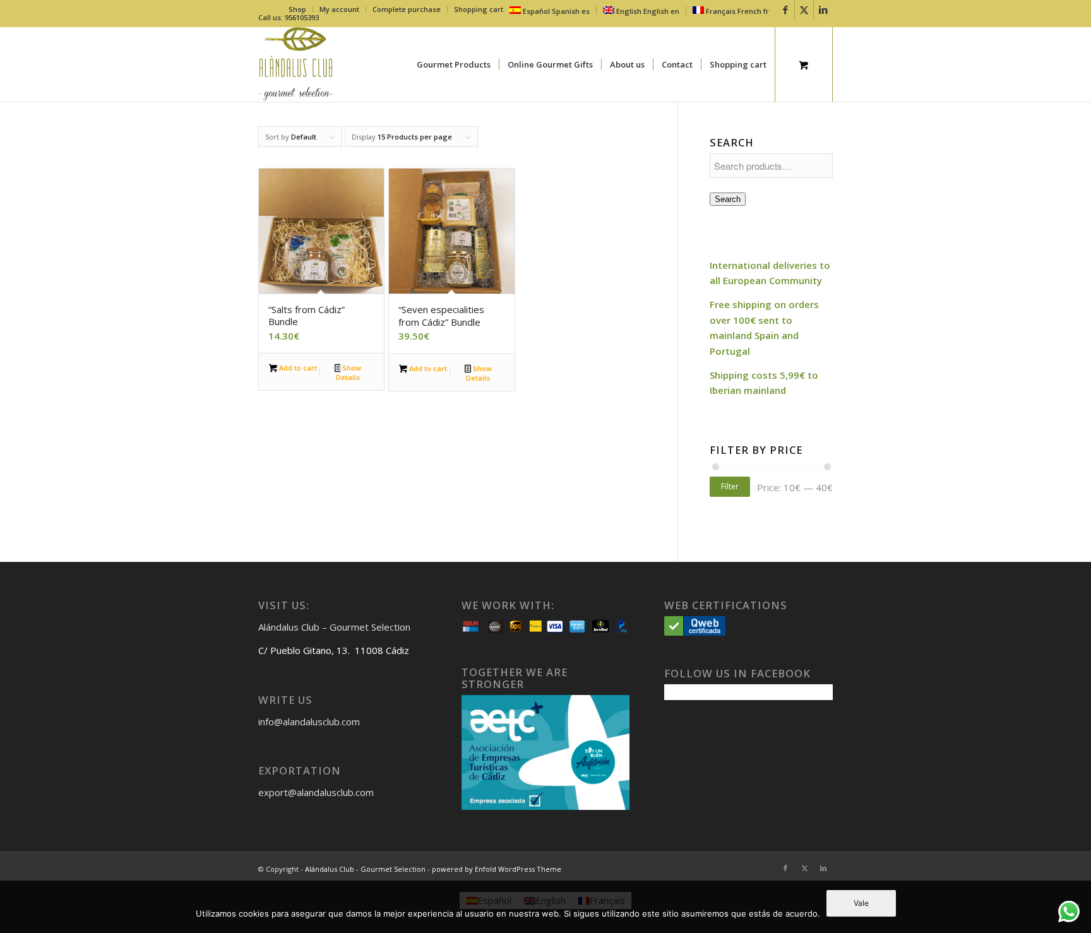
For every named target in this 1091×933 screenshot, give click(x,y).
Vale (861, 903)
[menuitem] (297, 9)
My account (339, 9)
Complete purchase (407, 9)
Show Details (348, 372)
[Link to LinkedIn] (823, 9)
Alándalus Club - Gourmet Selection (365, 869)
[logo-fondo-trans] (295, 64)
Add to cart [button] (297, 367)
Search (728, 199)
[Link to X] (804, 9)
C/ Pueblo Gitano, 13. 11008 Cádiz (333, 650)
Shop (297, 9)
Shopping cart (478, 9)
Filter (730, 486)
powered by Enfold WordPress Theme (496, 869)
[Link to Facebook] (785, 9)
